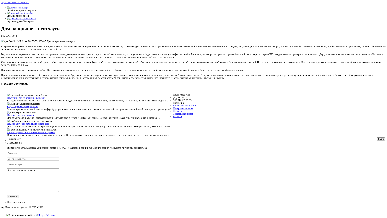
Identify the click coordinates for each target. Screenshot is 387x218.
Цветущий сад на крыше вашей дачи (26, 98)
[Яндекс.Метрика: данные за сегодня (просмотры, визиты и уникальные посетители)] (45, 215)
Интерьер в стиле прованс (20, 115)
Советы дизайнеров (183, 113)
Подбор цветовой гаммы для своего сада (28, 123)
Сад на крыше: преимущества (22, 106)
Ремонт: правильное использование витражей (31, 132)
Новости (177, 116)
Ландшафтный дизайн (184, 105)
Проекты (177, 111)
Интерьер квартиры (183, 108)
